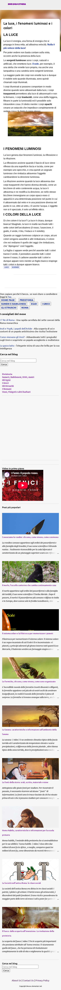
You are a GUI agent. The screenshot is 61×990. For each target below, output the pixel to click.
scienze (15, 267)
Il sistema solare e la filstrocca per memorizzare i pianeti (27, 633)
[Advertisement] (30, 428)
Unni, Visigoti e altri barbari (16, 392)
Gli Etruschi (8, 386)
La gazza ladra (7, 345)
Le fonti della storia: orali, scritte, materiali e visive (25, 782)
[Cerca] (57, 11)
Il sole (35, 64)
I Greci (5, 383)
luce (7, 267)
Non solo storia (17, 4)
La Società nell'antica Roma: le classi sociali (21, 883)
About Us (16, 980)
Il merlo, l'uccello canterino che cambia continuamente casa (29, 585)
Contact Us (28, 980)
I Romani (6, 389)
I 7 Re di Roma (7, 319)
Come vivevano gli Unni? (12, 336)
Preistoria (7, 374)
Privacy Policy (42, 980)
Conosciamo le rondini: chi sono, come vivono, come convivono (30, 537)
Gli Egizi (6, 380)
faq (9, 296)
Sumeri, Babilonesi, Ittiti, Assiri (18, 377)
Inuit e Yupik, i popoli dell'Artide (16, 328)
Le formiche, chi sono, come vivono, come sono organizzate (29, 681)
